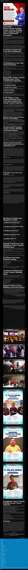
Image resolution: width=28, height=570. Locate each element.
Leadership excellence (3, 551)
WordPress (20, 567)
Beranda (2, 542)
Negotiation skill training (4, 553)
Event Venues (2, 547)
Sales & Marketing (3, 557)
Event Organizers (3, 546)
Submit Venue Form (3, 562)
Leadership (2, 550)
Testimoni (2, 564)
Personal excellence (3, 555)
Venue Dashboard (3, 565)
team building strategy (3, 563)
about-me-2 (2, 540)
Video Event (2, 566)
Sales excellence (3, 558)
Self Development (3, 559)
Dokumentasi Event (3, 545)
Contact (2, 544)
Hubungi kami (2, 548)
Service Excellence (3, 560)
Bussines (2, 543)
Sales (1, 556)
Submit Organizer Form (3, 561)
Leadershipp (2, 552)
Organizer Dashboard (3, 554)
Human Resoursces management (4, 549)
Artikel (1, 541)
